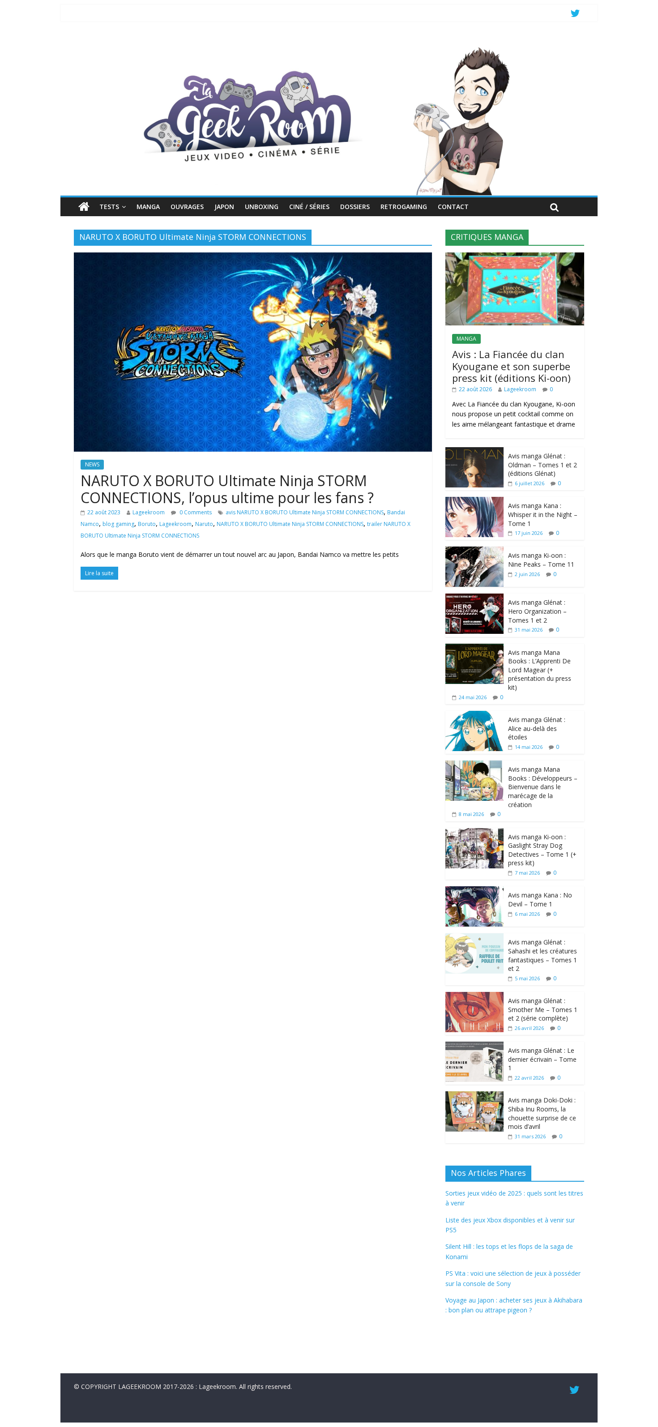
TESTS (109, 206)
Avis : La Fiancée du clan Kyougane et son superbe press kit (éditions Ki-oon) (511, 366)
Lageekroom (148, 512)
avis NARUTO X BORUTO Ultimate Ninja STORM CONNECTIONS (305, 512)
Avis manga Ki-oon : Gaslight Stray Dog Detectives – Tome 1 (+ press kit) (542, 850)
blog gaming (118, 524)
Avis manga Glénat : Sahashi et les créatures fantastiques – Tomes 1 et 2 (542, 955)
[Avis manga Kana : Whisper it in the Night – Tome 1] (474, 501)
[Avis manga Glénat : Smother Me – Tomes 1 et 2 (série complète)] (474, 996)
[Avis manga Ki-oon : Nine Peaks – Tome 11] (474, 551)
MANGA (148, 206)
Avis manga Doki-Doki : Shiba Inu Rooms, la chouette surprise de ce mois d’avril (542, 1113)
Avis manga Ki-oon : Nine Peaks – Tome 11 (541, 559)
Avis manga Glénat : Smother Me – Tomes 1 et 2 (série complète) (542, 1009)
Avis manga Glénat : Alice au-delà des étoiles (536, 728)
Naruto (204, 524)
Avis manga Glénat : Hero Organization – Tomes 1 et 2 (537, 611)
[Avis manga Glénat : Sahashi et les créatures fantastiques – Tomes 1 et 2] (474, 938)
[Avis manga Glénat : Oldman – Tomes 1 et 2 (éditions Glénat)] (474, 452)
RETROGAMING (403, 206)
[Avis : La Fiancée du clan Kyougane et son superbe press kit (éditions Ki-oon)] (514, 257)
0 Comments (195, 512)
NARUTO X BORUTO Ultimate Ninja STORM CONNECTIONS (290, 524)
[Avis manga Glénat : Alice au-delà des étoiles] (474, 715)
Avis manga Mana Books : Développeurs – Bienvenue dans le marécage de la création (542, 786)
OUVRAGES (187, 206)
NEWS (92, 464)
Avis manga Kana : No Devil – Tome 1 (540, 899)
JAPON (224, 206)
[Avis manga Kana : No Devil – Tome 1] (474, 891)
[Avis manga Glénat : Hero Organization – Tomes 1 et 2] (474, 598)
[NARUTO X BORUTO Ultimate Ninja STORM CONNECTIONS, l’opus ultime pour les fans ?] (253, 258)
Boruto (147, 524)
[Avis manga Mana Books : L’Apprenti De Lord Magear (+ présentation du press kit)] (474, 648)
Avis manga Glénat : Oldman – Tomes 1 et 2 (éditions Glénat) (542, 465)
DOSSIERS (355, 206)
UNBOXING (261, 206)
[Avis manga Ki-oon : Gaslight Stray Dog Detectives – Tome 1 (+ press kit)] (474, 833)
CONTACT (453, 206)
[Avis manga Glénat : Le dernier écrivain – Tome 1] (474, 1046)
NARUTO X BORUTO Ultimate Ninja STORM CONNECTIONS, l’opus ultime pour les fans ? (227, 489)
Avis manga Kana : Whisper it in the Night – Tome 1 (542, 514)
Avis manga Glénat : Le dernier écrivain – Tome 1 (542, 1059)
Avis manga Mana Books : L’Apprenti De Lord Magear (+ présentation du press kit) (539, 670)
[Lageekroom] (329, 47)
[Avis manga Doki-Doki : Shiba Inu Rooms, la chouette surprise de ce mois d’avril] (474, 1096)
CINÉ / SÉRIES (309, 206)
